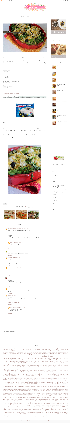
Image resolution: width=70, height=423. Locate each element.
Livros (56, 383)
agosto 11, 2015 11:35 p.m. (20, 242)
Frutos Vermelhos (62, 377)
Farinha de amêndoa (28, 374)
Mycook (57, 390)
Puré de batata (56, 400)
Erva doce (16, 373)
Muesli (44, 390)
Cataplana (19, 361)
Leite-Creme (15, 383)
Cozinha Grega (24, 366)
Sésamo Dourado (23, 409)
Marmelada (15, 386)
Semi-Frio (18, 409)
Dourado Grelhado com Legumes (22, 219)
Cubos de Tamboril (45, 368)
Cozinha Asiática (12, 367)
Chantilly (66, 361)
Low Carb (66, 383)
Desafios (8, 369)
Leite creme (5, 383)
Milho (60, 388)
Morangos (12, 390)
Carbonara (26, 360)
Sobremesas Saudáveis (62, 409)
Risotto (45, 406)
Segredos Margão (56, 408)
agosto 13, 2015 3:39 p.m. (20, 307)
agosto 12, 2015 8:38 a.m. (21, 267)
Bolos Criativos (30, 357)
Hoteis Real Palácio (16, 381)
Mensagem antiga (41, 336)
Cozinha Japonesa (31, 366)
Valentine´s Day (65, 413)
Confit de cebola (12, 365)
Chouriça (62, 363)
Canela (67, 358)
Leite (60, 382)
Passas (62, 394)
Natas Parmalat (18, 392)
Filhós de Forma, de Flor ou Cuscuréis (62, 122)
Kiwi (48, 381)
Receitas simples (14, 403)
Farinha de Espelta (42, 374)
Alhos (34, 349)
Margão (7, 386)
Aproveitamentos (41, 351)
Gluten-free (11, 379)
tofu (22, 413)
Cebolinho (39, 361)
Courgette (30, 365)
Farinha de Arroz (35, 374)
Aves (39, 352)
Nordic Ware (27, 392)
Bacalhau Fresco (55, 352)
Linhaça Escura (47, 383)
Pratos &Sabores (48, 399)
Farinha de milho (49, 374)
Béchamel (14, 355)
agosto (54, 181)
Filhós (34, 375)
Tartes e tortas (47, 412)
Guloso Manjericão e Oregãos (47, 379)
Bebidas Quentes (9, 355)
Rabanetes (35, 402)
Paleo (14, 393)
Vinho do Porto (45, 415)
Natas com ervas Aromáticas (8, 392)
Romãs (48, 406)
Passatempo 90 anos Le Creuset (9, 396)
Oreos (67, 392)
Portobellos (40, 399)
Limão (35, 384)
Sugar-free (44, 411)
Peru (61, 397)
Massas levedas (10, 388)
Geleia (37, 378)
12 (52, 208)
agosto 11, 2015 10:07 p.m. (24, 228)
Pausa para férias (18, 397)
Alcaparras (66, 348)
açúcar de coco (52, 348)
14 (52, 205)
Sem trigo (66, 408)
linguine (43, 383)
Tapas (42, 412)
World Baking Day (26, 416)
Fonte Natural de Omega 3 (63, 375)
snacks (30, 409)
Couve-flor (60, 365)
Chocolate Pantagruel (52, 363)
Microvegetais (56, 388)
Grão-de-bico (18, 379)
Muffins (47, 390)
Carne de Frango (49, 360)
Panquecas (36, 393)
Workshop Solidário (14, 416)
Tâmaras (39, 412)
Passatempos (54, 396)
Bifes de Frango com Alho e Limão (61, 66)
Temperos (5, 413)
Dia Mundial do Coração (49, 369)
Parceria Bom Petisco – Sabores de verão (15, 394)
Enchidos (51, 371)
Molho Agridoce (19, 389)
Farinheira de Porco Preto (57, 374)
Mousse (26, 390)
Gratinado (23, 379)
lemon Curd (20, 383)
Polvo (37, 399)
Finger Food (38, 375)
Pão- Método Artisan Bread (54, 393)
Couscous (38, 365)
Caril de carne (38, 360)
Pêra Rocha (50, 397)
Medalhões (21, 388)
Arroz (10, 352)
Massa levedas (48, 386)
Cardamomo (31, 360)
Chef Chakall (18, 363)
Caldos (56, 358)
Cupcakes (50, 368)
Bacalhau (49, 352)
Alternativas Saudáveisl (44, 349)
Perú (63, 397)
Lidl (23, 383)
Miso (15, 389)
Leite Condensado (65, 382)
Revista (51, 405)
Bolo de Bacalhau (56, 187)
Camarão (60, 358)
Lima (33, 383)
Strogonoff (40, 411)
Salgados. (5, 408)
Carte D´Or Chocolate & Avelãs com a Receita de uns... (59, 186)
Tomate (25, 414)
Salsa (20, 408)
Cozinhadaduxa (28, 421)
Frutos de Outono (39, 377)
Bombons (55, 357)
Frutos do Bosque (46, 377)
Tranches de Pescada (44, 413)
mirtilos (12, 389)
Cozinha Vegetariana (56, 367)
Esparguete (39, 373)
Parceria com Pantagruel (28, 394)
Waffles (50, 415)
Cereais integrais (54, 361)
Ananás (21, 351)
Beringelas (23, 355)
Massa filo (32, 386)
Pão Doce (42, 393)
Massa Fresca (42, 386)
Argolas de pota (52, 350)
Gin (7, 379)
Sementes (14, 409)
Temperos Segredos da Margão (13, 413)
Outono (8, 393)
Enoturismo (58, 371)
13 (52, 206)
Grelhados (27, 379)
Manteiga (52, 385)
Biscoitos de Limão (36, 355)
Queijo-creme (19, 402)
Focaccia (49, 375)
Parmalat (51, 394)
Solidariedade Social (7, 411)
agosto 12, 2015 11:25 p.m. (17, 295)
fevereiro (54, 201)
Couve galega (45, 365)
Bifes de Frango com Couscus (58, 184)
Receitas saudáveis (7, 403)
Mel (32, 388)
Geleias (67, 378)
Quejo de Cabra (27, 402)
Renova (45, 405)
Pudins (42, 401)
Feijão (65, 374)
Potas (44, 399)
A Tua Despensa (19, 348)
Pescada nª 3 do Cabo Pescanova (16, 75)
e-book (25, 371)
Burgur (24, 358)
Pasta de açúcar (63, 396)
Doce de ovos (63, 370)
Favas (63, 374)
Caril (34, 360)
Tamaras (36, 412)
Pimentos (27, 399)
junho (54, 196)
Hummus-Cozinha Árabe (23, 381)
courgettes (34, 365)
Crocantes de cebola (24, 368)
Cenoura (42, 361)
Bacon (59, 352)
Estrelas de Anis (10, 374)
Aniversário (25, 351)
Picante (16, 399)
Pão (39, 393)
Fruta (27, 377)
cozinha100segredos (11, 251)
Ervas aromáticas (25, 373)
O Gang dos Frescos (51, 392)
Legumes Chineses (30, 382)
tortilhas (37, 413)
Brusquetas (15, 358)
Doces (8, 371)
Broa (64, 357)
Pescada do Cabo (38, 62)
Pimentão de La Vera (21, 399)
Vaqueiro (5, 415)
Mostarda (23, 390)
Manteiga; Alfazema (57, 385)
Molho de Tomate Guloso (46, 389)
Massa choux (27, 386)
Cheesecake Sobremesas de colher (9, 363)
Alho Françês (25, 349)
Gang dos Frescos (22, 378)
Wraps (47, 416)
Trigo (49, 413)
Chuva (11, 364)
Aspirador (21, 352)
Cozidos (7, 366)
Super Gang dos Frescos (58, 411)
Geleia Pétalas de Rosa (61, 378)
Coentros (19, 364)
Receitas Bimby (40, 402)
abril (54, 199)
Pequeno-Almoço (32, 397)
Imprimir (5, 203)
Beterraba (27, 355)
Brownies (11, 358)
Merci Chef (48, 388)
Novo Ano (31, 392)
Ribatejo (42, 406)
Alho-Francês (29, 349)
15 (52, 174)
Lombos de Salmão (61, 383)
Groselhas (33, 379)
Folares (54, 375)
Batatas (43, 353)
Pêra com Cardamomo (43, 397)
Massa (23, 386)
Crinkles (19, 368)
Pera (38, 397)
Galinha (4, 378)
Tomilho (34, 413)
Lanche (54, 381)
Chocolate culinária (37, 363)
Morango (8, 390)
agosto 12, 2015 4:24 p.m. (17, 288)
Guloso (41, 379)
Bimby (31, 355)
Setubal (27, 409)
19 (52, 168)
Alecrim (4, 349)
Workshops (20, 416)
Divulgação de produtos (16, 370)
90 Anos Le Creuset (6, 348)
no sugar (22, 392)
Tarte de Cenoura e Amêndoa (60, 72)
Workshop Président (7, 416)
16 (52, 173)
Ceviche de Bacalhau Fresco (10, 219)
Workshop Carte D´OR (58, 415)
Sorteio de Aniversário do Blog (28, 411)
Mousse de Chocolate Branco (61, 110)
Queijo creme (5, 402)
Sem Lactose (62, 408)
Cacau (36, 358)
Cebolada (34, 361)
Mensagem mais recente (10, 336)
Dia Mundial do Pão (58, 369)
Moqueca (5, 390)
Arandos (46, 351)
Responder (10, 240)
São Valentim (35, 408)
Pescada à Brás (55, 191)
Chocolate (23, 363)
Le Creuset (14, 382)
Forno (4, 377)
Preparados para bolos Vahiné (13, 400)
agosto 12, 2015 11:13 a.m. (21, 277)
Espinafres (60, 373)
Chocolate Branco (30, 363)
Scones (40, 408)
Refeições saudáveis (32, 405)
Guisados (37, 379)
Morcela (16, 390)
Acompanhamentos (42, 348)
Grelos (30, 379)
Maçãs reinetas (28, 385)
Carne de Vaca (63, 360)
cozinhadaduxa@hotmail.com (59, 37)
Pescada (66, 397)
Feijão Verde (8, 375)
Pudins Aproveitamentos (48, 400)
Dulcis (22, 371)
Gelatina (34, 378)
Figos (25, 375)
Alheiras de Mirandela (13, 349)
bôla (53, 355)
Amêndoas (13, 351)
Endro (55, 371)
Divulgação (9, 370)
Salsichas (22, 408)
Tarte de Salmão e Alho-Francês (58, 182)
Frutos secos (56, 377)
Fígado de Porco (21, 375)
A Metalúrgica (13, 348)
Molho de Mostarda (32, 389)
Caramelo (16, 360)
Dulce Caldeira (12, 242)
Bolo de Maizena (60, 96)
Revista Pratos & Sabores (16, 406)
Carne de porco (56, 360)
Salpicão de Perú (16, 408)
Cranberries (5, 368)
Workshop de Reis (65, 415)
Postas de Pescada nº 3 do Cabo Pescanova (11, 93)
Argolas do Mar (58, 351)
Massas (63, 386)
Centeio (46, 361)
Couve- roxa (50, 365)
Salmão (8, 408)
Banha (15, 353)
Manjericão (48, 385)
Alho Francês (20, 349)
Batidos (46, 353)
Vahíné (61, 413)
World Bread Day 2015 (41, 416)
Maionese (33, 385)
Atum (25, 352)
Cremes (13, 368)
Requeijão (48, 405)
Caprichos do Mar (10, 360)
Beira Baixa (18, 355)
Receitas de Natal (47, 402)
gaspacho (27, 378)
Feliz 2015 (12, 375)
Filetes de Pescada (29, 375)
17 (52, 171)
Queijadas (61, 401)
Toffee (20, 413)
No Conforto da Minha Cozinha (14, 302)
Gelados (30, 378)
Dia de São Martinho (26, 369)
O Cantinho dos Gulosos (12, 267)
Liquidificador (52, 383)
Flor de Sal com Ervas (44, 375)
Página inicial (26, 336)
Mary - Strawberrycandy (12, 277)
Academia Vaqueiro (32, 348)
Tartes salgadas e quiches (57, 412)
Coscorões (23, 365)
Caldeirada (53, 358)
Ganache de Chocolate (14, 378)
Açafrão (37, 348)
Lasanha (8, 382)
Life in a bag (26, 383)
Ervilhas (31, 373)
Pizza (34, 399)
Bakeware (66, 352)
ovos (11, 393)
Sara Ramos (10, 295)
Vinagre (30, 415)
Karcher (46, 381)
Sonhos (12, 411)
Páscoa (59, 394)
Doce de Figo (46, 370)
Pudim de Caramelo (37, 400)
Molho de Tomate (39, 389)
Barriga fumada (20, 353)
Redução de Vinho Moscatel (63, 403)
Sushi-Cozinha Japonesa (22, 412)
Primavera (25, 400)
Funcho (67, 377)
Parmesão (56, 394)
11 (52, 209)
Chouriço (66, 363)
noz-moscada (42, 392)
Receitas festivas (65, 402)
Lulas (4, 385)
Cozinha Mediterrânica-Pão (47, 366)
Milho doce (64, 388)
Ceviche (63, 361)
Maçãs (15, 385)
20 (52, 167)
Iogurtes (40, 381)
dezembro (55, 175)
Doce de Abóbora (34, 370)
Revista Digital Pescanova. (57, 405)
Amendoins (17, 350)
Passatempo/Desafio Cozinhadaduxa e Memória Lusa (41, 396)
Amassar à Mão (57, 349)
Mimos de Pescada (7, 389)
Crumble (36, 368)
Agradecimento (61, 348)
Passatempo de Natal (19, 396)
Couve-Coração (55, 365)
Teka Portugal (65, 412)
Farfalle (14, 374)
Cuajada (40, 368)
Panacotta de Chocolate (61, 103)
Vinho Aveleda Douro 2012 (37, 415)
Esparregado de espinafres (47, 373)
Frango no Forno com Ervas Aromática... (34, 219)
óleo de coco (57, 392)
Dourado (19, 371)
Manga (44, 385)
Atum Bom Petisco (29, 352)
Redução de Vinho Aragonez (52, 403)
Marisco (11, 386)
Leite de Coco (10, 383)
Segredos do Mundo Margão (47, 408)
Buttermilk (27, 358)
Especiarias (54, 373)
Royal (50, 406)
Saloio (11, 408)
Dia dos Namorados (41, 369)
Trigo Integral (52, 413)
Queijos (22, 402)
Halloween (54, 379)
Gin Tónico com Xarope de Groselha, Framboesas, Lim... (59, 190)
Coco (16, 364)
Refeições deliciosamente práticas (14, 405)
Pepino (27, 397)
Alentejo (7, 349)
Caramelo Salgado (21, 360)
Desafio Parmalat (62, 368)
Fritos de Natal (23, 377)
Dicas (67, 369)
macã (6, 385)
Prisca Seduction (30, 401)
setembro (55, 180)
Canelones (5, 360)
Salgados (66, 406)
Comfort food (50, 364)
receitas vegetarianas (36, 403)
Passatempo (66, 394)
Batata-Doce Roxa (38, 353)
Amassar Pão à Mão (64, 349)
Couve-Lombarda (65, 365)
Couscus (41, 365)
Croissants (31, 368)
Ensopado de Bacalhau (64, 371)
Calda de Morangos (47, 358)
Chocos (59, 363)
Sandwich (26, 408)
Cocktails (13, 364)
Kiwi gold (51, 381)
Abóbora (27, 348)
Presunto (21, 401)
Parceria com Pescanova (37, 394)
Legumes (25, 382)
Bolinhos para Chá (61, 355)
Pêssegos (12, 399)
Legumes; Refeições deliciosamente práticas (50, 382)
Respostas (8, 241)
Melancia (35, 388)
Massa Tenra (59, 386)
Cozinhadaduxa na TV (64, 366)
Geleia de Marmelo (42, 378)
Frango (12, 377)
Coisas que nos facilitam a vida (42, 364)
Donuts (16, 371)
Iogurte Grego (35, 381)
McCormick (16, 388)
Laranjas (4, 382)
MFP (52, 388)
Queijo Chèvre (65, 401)
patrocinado (12, 397)
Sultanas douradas (50, 411)
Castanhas (15, 361)
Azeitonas (44, 352)
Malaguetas (40, 385)
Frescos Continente (17, 377)
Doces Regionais (12, 371)
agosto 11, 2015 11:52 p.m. (20, 251)
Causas (22, 361)
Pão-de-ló (63, 393)
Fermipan (16, 375)
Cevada (60, 361)
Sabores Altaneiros (58, 406)
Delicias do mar (55, 368)
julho (54, 194)
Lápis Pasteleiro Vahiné (60, 381)
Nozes (46, 392)
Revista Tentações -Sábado (36, 406)
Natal (65, 390)
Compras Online (61, 364)
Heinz (63, 379)
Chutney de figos (6, 364)
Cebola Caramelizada (28, 361)
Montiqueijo (66, 389)
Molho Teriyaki (54, 389)
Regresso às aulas (40, 405)
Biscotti (41, 355)
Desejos (11, 369)
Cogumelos (23, 364)
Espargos (35, 373)
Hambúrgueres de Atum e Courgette (61, 116)
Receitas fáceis (59, 402)
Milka (67, 388)
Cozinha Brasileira (19, 366)
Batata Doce (32, 353)
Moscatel (19, 390)
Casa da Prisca (9, 361)
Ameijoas (9, 351)
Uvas (56, 413)
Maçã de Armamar (11, 385)
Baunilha (50, 353)
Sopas (15, 411)
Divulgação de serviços (26, 370)
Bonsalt (58, 357)
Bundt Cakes (20, 358)
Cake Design (41, 358)
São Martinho (30, 408)
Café (38, 358)
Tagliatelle (32, 412)
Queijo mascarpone (12, 402)
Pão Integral (46, 393)
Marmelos (20, 386)
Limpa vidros (39, 383)
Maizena (36, 385)
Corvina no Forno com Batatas (61, 85)
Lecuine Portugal (19, 382)
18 (52, 170)
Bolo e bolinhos (18, 357)
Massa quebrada (54, 386)
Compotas (55, 364)
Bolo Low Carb (24, 357)
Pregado (60, 399)
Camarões (63, 358)
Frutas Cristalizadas (32, 377)
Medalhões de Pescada (27, 388)
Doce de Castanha (41, 370)
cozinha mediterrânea (38, 366)
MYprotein (61, 390)
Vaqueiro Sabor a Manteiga (12, 415)
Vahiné (58, 414)
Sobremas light (35, 409)
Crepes (16, 368)
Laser (11, 382)
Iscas (43, 381)
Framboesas (8, 377)
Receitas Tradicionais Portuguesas (24, 403)
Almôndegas (37, 349)
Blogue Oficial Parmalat (47, 355)
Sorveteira (36, 411)
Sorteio (20, 411)
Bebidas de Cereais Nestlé (59, 353)
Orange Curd (62, 392)
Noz (33, 392)
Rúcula (53, 406)
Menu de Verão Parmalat (41, 388)
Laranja (66, 381)
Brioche (61, 357)
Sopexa (17, 411)
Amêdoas (5, 351)
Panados (20, 393)
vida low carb (26, 415)
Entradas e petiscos (8, 373)
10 (52, 210)
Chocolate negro (44, 363)
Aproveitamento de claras (33, 351)
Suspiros (28, 412)
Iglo (28, 381)
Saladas (63, 407)
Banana (4, 353)
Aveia (34, 352)
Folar (51, 375)
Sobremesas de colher (44, 409)
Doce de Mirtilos (57, 370)
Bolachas (56, 355)
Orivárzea (5, 393)
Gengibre (5, 379)
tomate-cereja (30, 413)
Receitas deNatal (54, 402)
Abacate (24, 348)
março (54, 200)
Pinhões (31, 399)
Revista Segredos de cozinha (26, 406)
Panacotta (17, 393)
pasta (59, 396)
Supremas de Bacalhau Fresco (12, 412)
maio (54, 197)
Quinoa (31, 402)
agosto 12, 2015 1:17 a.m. (16, 257)
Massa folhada (37, 386)
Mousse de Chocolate (32, 390)
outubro (54, 178)
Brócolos (7, 358)
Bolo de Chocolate (11, 357)
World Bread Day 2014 (33, 416)
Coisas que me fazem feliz (31, 364)
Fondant (57, 375)
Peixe (24, 397)
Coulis (26, 365)
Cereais (49, 361)
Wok (53, 415)
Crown (34, 368)
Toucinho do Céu (60, 90)
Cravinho (10, 368)
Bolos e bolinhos (47, 357)
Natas (67, 390)
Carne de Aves (43, 360)
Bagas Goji (62, 352)
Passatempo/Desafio (27, 396)
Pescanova (6, 399)
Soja (67, 409)
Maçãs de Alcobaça (21, 385)
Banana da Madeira (10, 353)
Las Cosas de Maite (47, 421)
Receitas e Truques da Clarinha (13, 228)
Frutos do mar (51, 377)
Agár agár (57, 348)
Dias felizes (64, 369)
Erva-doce (20, 373)
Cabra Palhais (32, 358)
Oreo (65, 392)
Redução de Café (44, 403)
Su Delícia (10, 257)
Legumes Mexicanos (37, 382)
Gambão (8, 378)
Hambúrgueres (59, 379)
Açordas (47, 348)
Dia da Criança (15, 369)
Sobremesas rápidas (53, 409)
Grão (14, 379)
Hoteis (11, 381)
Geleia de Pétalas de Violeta (51, 378)
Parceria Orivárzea (45, 394)
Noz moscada (37, 392)
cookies (20, 365)
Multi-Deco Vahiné (52, 390)
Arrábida (7, 352)
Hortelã (8, 381)
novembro (55, 177)
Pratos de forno (55, 399)
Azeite (41, 352)
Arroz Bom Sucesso (16, 352)
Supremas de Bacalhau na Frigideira (59, 192)
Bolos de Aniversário (38, 357)
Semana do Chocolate (7, 409)
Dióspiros (5, 370)
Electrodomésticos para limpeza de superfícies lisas (36, 371)
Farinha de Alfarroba (20, 374)
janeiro (54, 203)
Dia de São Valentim (33, 369)
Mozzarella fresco (39, 390)
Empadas (47, 371)
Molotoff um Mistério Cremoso (61, 79)
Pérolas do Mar (56, 397)
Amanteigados (51, 349)
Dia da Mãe (20, 369)
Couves (4, 366)
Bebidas (53, 353)
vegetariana (20, 415)
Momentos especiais (60, 389)
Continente (17, 365)
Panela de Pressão (29, 393)
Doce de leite (51, 370)
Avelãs (36, 352)
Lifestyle (30, 383)
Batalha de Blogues (26, 353)
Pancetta (24, 393)
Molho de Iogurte (25, 389)
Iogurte (31, 381)
